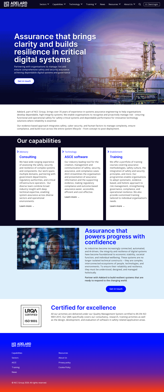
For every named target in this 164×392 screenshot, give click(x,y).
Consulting (27, 157)
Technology (74, 4)
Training (90, 4)
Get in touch (24, 81)
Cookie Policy (64, 367)
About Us (128, 4)
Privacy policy (65, 362)
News (102, 4)
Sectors (43, 4)
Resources (113, 4)
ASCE (14, 362)
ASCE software (76, 157)
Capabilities (58, 4)
